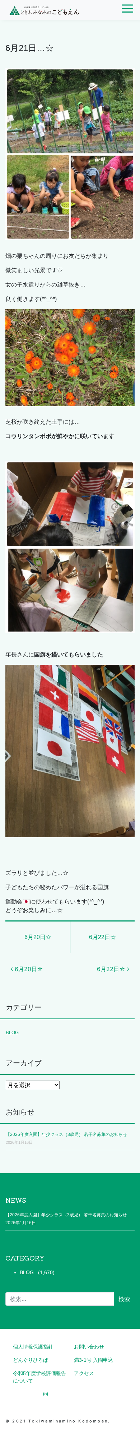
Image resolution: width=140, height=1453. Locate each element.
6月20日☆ (37, 937)
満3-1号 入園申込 (93, 1360)
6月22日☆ (102, 937)
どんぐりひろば (30, 1360)
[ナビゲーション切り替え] (127, 11)
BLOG (12, 1032)
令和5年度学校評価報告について (39, 1377)
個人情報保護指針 (33, 1347)
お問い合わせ (89, 1347)
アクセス (84, 1373)
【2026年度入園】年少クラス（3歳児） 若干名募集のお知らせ (66, 1134)
